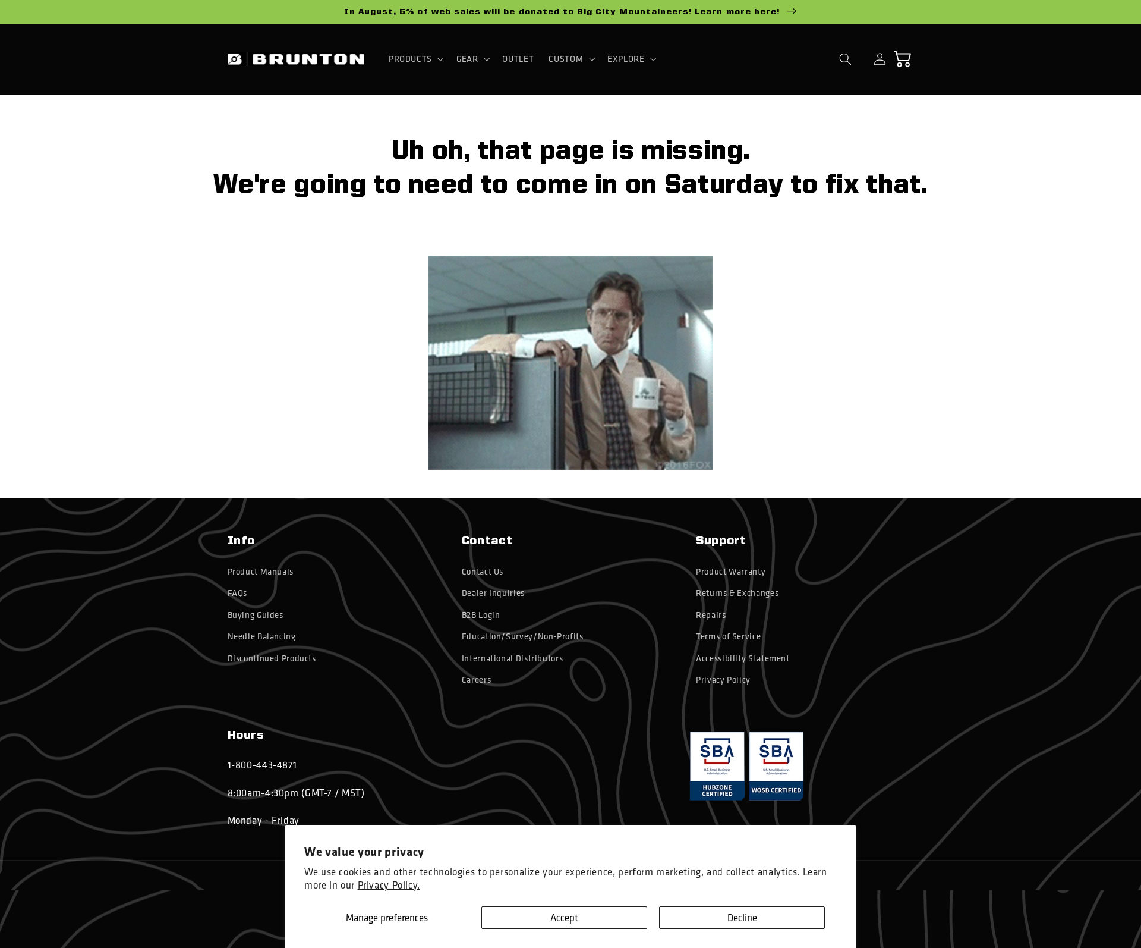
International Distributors (512, 658)
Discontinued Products (272, 658)
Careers (476, 679)
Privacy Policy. (389, 884)
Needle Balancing (262, 636)
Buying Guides (255, 615)
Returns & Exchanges (737, 593)
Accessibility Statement (743, 658)
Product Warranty (730, 571)
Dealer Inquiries (493, 593)
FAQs (238, 593)
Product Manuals (261, 571)
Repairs (711, 615)
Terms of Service (728, 636)
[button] (415, 59)
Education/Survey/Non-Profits (523, 636)
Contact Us (482, 571)
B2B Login (481, 615)
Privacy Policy (723, 679)
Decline (742, 917)
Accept (564, 917)
